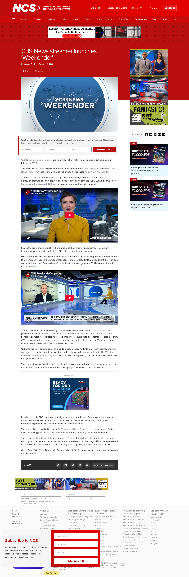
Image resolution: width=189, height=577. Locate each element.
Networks (26, 71)
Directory (137, 8)
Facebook (153, 526)
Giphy (152, 540)
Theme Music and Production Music (135, 528)
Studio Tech (124, 19)
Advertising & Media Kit (48, 517)
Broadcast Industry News (74, 499)
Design (76, 19)
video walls (30, 266)
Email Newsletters (156, 517)
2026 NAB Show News (131, 551)
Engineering (141, 19)
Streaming (51, 19)
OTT (53, 501)
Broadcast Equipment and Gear (134, 543)
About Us (44, 510)
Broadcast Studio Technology (133, 519)
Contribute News (156, 520)
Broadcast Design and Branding (134, 525)
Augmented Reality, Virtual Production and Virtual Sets (132, 532)
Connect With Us (159, 510)
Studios (64, 19)
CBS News (28, 499)
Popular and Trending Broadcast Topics (134, 512)
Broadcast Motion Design (132, 522)
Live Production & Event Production (135, 540)
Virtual (88, 19)
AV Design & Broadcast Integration (80, 516)
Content (37, 19)
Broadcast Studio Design (131, 516)
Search (153, 8)
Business (24, 19)
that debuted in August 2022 (36, 184)
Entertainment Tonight (43, 355)
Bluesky (153, 529)
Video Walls (33, 503)
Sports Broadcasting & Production (135, 537)
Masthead (43, 514)
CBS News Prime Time (41, 499)
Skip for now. (51, 573)
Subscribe (170, 8)
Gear (154, 19)
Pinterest (153, 537)
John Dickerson (91, 168)
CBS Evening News (101, 330)
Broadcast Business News (104, 516)
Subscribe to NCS (156, 514)
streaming (24, 503)
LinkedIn (153, 535)
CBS (22, 499)
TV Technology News (130, 549)
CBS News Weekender (97, 172)
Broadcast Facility (129, 546)
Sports (110, 19)
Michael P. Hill (29, 64)
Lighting (165, 19)
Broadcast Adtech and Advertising (107, 551)
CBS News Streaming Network (36, 160)
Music (99, 19)
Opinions (95, 8)
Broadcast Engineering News (105, 554)
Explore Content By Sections (105, 512)
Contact (153, 523)
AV (175, 19)
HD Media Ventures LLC (107, 563)
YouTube (153, 532)
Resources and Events (116, 8)
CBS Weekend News (69, 429)
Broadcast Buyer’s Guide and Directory (80, 512)
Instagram (154, 543)
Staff (14, 510)
